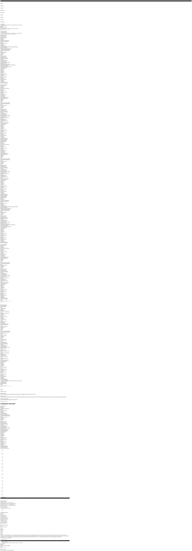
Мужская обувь (3, 116)
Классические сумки (4, 58)
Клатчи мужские (3, 79)
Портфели (2, 81)
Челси (1, 51)
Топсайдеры (2, 72)
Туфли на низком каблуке (5, 50)
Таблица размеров (3, 500)
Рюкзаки (2, 59)
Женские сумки (3, 269)
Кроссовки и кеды (3, 43)
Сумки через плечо (3, 60)
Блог (1, 546)
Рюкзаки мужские (3, 241)
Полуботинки (6, 41)
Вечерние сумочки (3, 57)
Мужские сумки (3, 133)
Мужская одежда (3, 129)
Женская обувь (3, 85)
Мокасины (2, 70)
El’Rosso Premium (3, 84)
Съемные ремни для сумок (5, 62)
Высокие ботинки (7, 64)
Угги (10, 48)
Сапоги (8, 48)
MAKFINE (2, 529)
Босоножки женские (4, 512)
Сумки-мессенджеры (4, 82)
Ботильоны (2, 39)
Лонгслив (2, 74)
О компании (2, 543)
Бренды (1, 544)
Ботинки (2, 41)
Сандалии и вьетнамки (14, 46)
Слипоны (2, 71)
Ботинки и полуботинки (4, 40)
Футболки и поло (3, 55)
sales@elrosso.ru (3, 25)
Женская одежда (3, 105)
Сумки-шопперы (3, 61)
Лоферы (1, 44)
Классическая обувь (4, 65)
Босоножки (2, 46)
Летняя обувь (2, 68)
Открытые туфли (3, 45)
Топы (1, 54)
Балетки (1, 38)
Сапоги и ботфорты (3, 47)
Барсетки (2, 78)
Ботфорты (2, 48)
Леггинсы (2, 53)
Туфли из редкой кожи (7, 66)
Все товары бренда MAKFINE (5, 537)
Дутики (5, 48)
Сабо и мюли (7, 46)
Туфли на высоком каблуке (5, 49)
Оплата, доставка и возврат (5, 545)
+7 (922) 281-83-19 (3, 381)
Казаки (1, 42)
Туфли (1, 66)
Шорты (1, 76)
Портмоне (2, 80)
